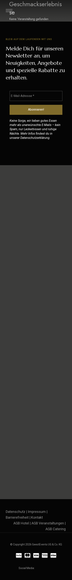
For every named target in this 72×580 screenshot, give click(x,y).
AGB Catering (56, 529)
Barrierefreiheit (17, 517)
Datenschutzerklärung (35, 138)
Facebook (38, 568)
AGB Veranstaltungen (47, 523)
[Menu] (9, 10)
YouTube (52, 568)
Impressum (37, 512)
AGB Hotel (21, 523)
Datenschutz (15, 512)
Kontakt (37, 517)
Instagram (45, 568)
